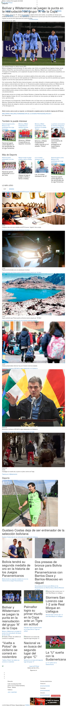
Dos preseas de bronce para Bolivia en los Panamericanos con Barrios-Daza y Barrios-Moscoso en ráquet (49, 587)
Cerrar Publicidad (56, 695)
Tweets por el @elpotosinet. (9, 474)
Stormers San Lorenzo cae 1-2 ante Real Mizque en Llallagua (54, 615)
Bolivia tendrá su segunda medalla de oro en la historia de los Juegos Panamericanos (15, 580)
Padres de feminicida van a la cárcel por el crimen (16, 230)
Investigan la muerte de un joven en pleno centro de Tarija (18, 432)
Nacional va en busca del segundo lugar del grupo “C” (33, 661)
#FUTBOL (11, 113)
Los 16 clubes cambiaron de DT (39, 158)
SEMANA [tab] (11, 189)
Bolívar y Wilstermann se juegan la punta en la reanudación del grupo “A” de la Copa (11, 633)
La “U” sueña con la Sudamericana (51, 663)
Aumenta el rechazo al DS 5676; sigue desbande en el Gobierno (20, 368)
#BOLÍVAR (5, 113)
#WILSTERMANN (18, 113)
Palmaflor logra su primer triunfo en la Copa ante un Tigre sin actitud (33, 629)
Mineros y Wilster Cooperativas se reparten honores (23, 125)
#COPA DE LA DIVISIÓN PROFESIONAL (34, 113)
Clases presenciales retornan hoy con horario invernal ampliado (19, 320)
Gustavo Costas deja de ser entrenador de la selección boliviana (20, 537)
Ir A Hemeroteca (33, 19)
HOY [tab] (4, 189)
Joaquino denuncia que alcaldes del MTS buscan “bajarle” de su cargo (21, 192)
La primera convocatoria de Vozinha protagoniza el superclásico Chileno (58, 125)
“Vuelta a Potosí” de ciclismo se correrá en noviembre (10, 661)
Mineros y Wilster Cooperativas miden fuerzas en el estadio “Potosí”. (40, 126)
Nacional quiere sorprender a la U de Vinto (8, 159)
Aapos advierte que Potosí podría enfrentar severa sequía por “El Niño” (22, 272)
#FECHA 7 (49, 113)
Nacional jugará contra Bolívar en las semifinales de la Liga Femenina (8, 126)
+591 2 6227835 (12, 692)
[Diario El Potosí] (16, 2)
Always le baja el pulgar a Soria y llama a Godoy (25, 158)
